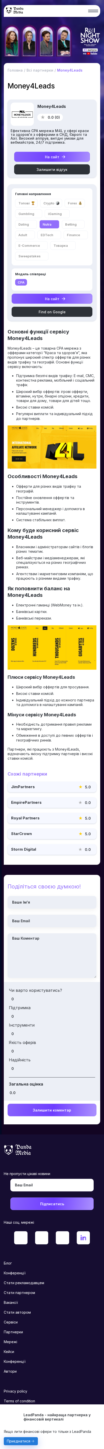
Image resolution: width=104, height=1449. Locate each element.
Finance (73, 235)
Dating (23, 224)
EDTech (47, 235)
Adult (22, 235)
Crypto (48, 203)
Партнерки (13, 1332)
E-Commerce (29, 245)
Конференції (14, 1273)
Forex (72, 203)
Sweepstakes (29, 256)
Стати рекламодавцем (24, 1283)
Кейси (9, 1351)
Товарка (61, 245)
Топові (24, 203)
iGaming (55, 214)
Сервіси (11, 1322)
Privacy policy (15, 1391)
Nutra (47, 224)
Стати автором (17, 1312)
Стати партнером (19, 1292)
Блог (8, 1263)
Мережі (10, 1342)
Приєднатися (18, 1441)
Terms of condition (19, 1401)
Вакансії (11, 1302)
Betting (71, 224)
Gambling (26, 214)
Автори (10, 1371)
